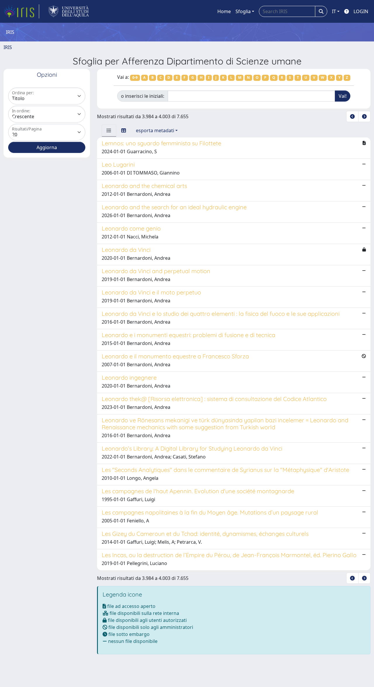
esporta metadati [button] (155, 130)
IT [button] (334, 11)
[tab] (109, 130)
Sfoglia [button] (243, 11)
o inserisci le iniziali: (142, 96)
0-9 (135, 77)
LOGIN (361, 11)
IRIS (8, 47)
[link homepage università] (69, 11)
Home (224, 11)
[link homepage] (21, 11)
